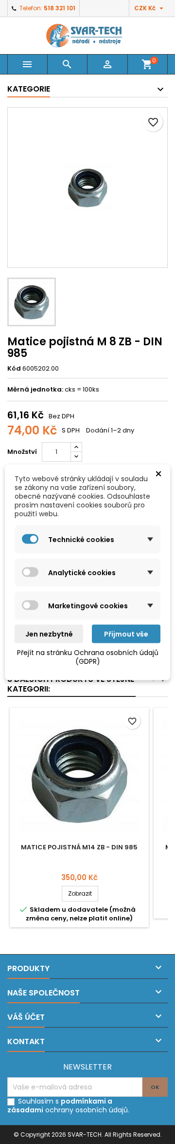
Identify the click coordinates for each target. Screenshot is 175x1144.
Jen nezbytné (49, 633)
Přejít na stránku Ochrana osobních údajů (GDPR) (87, 656)
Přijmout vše (126, 633)
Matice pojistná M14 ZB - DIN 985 (79, 847)
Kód (14, 368)
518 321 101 (59, 8)
